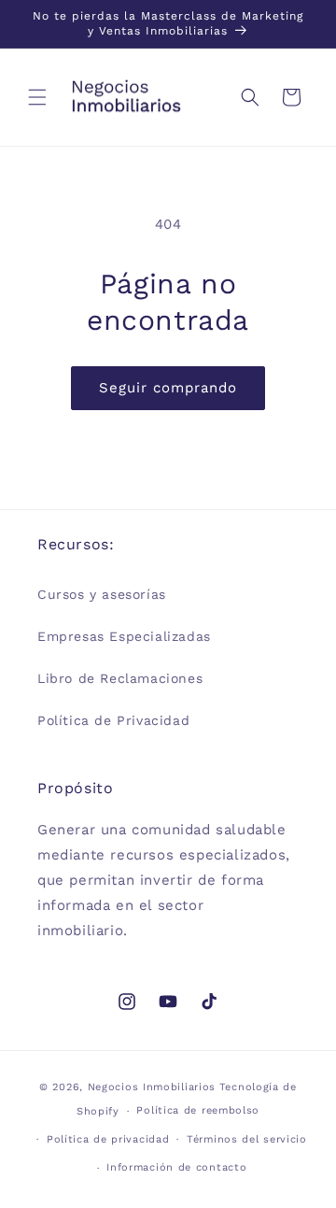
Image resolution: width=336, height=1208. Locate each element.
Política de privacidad (108, 1139)
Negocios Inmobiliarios (152, 1087)
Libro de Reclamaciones (120, 678)
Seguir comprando (168, 387)
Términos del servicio (247, 1139)
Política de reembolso (197, 1110)
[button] (37, 97)
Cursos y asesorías (101, 594)
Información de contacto (176, 1167)
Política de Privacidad (113, 720)
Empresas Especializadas (124, 636)
